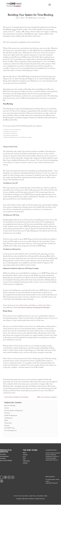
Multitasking (8, 418)
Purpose (7, 425)
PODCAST (25, 454)
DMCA (45, 496)
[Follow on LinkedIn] (1, 481)
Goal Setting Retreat (6, 460)
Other (6, 420)
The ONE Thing (31, 18)
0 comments (41, 18)
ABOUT (24, 452)
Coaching (3, 458)
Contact (33, 522)
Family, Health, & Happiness (14, 410)
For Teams (3, 454)
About (32, 517)
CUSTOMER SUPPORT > (51, 450)
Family (7, 408)
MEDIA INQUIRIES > (50, 476)
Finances (7, 413)
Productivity (8, 423)
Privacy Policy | (25, 496)
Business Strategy (10, 405)
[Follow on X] (12, 477)
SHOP (24, 459)
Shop (32, 524)
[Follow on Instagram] (5, 477)
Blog (24, 456)
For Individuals (4, 456)
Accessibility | (40, 496)
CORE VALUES (26, 461)
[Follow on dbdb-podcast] (1, 477)
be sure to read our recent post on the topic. (34, 307)
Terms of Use (17, 496)
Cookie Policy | (33, 496)
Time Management (11, 430)
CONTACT (25, 463)
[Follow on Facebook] (9, 477)
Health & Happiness (11, 415)
